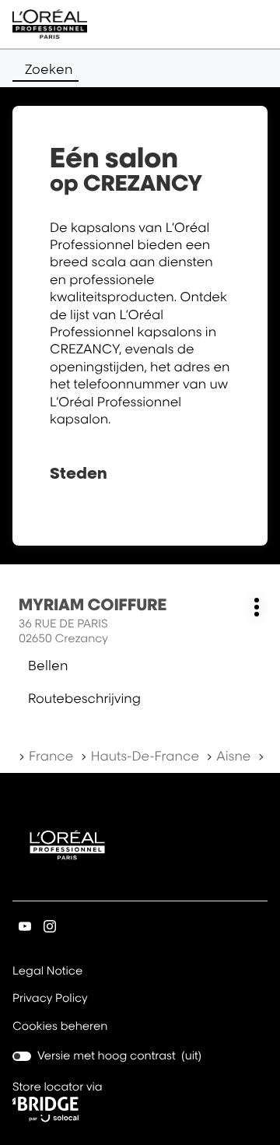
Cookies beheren (60, 1026)
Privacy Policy (50, 999)
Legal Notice (47, 972)
